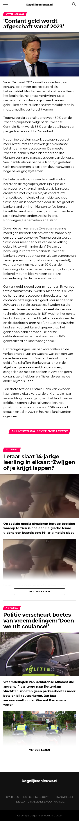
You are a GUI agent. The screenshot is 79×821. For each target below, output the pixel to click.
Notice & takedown (36, 797)
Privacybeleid (63, 797)
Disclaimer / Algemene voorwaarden (41, 801)
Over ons (12, 797)
